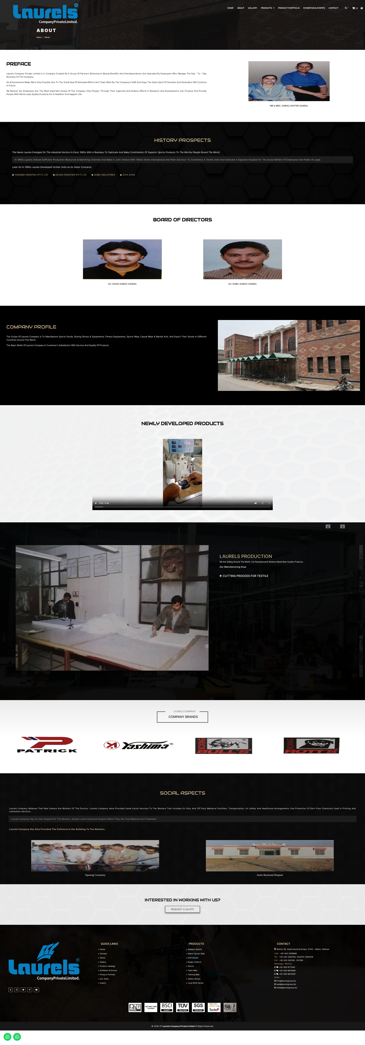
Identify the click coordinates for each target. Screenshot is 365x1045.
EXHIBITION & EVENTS (314, 8)
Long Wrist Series (195, 983)
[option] (182, 611)
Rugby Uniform (194, 962)
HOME (230, 8)
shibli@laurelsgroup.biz (286, 987)
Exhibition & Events (108, 970)
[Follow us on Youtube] (37, 989)
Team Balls (192, 970)
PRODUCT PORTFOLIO (289, 8)
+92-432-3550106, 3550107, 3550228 (296, 957)
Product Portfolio (107, 974)
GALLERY (252, 8)
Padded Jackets (194, 949)
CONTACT (333, 8)
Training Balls (193, 974)
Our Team (104, 979)
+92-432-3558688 (288, 953)
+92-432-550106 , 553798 (291, 960)
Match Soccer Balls (196, 953)
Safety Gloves (193, 979)
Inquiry (102, 983)
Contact (103, 953)
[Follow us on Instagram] (17, 989)
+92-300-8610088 (286, 970)
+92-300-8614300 (286, 974)
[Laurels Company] (44, 961)
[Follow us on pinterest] (30, 989)
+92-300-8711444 (286, 967)
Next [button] (342, 526)
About (102, 958)
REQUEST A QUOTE (182, 909)
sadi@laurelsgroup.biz (286, 984)
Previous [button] (328, 526)
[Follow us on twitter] (24, 989)
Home (38, 37)
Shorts (190, 966)
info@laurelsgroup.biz (286, 981)
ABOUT (240, 8)
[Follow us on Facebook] (11, 989)
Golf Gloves (192, 958)
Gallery (102, 962)
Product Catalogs (107, 966)
